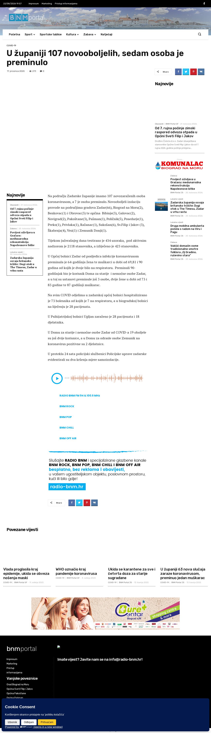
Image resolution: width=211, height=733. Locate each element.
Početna (14, 34)
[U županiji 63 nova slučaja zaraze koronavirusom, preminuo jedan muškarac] (184, 549)
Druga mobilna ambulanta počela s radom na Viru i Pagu (187, 229)
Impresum (34, 3)
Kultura (71, 34)
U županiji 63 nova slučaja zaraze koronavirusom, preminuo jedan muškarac (182, 573)
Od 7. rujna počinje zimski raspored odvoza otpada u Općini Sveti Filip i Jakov (22, 215)
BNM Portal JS (176, 193)
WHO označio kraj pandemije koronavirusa (76, 571)
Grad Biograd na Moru (18, 684)
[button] (199, 34)
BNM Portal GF (172, 124)
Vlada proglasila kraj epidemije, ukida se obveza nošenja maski (26, 573)
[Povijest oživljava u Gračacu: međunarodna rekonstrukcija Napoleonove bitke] (161, 181)
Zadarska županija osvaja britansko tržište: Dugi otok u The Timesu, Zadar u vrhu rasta (23, 264)
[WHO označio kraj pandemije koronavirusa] (79, 549)
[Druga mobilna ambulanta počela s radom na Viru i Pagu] (161, 227)
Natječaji (106, 34)
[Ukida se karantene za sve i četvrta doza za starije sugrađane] (131, 549)
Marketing (47, 3)
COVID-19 (11, 45)
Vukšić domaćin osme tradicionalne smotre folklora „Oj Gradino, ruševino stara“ (184, 250)
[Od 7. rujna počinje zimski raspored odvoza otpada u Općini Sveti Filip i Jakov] (179, 104)
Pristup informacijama (66, 3)
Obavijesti (14, 205)
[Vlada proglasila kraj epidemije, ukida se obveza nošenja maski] (27, 549)
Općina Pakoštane (16, 693)
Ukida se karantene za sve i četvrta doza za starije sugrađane (131, 573)
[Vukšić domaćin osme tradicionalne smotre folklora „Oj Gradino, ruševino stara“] (161, 247)
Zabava (88, 34)
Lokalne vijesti (16, 252)
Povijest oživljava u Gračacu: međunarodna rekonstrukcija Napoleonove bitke (22, 239)
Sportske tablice (51, 34)
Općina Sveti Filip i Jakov (20, 689)
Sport (28, 34)
